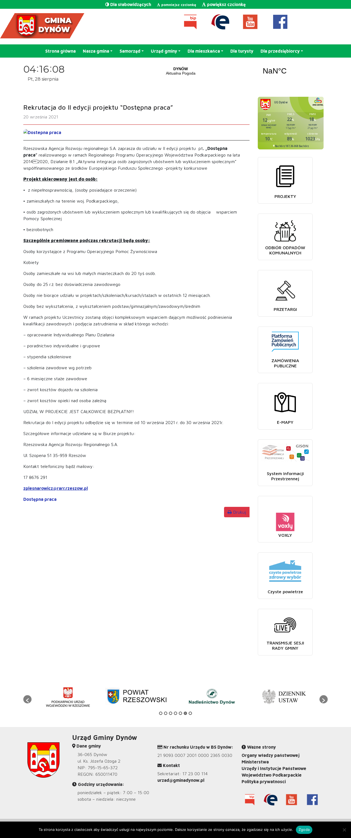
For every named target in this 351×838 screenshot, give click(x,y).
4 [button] (175, 713)
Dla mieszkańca (204, 51)
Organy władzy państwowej (270, 755)
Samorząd (130, 51)
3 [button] (170, 713)
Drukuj (239, 512)
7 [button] (190, 713)
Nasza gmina (96, 51)
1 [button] (160, 713)
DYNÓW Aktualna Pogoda (228, 71)
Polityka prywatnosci (264, 781)
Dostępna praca (39, 499)
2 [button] (165, 713)
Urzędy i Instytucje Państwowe (274, 768)
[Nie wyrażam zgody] (344, 830)
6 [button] (185, 713)
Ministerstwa (255, 761)
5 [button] (180, 713)
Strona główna (60, 51)
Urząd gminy (164, 51)
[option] (67, 696)
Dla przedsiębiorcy (280, 51)
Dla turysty (241, 51)
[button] (27, 699)
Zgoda (304, 829)
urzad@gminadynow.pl (180, 780)
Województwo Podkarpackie (272, 774)
